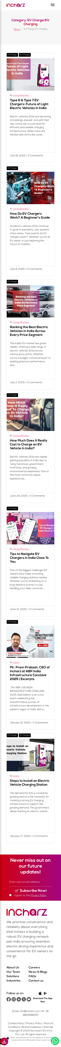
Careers (34, 967)
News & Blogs (38, 972)
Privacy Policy (39, 895)
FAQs (32, 976)
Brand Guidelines (31, 1027)
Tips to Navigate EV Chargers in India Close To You (29, 558)
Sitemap (48, 1027)
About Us (13, 967)
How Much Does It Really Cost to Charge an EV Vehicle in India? (28, 444)
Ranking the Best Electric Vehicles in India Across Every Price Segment (29, 331)
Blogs (17, 29)
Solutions (13, 976)
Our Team (13, 972)
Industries (13, 980)
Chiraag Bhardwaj (21, 95)
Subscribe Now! (33, 891)
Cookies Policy (16, 1023)
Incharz (16, 662)
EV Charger (12, 55)
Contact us (36, 980)
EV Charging (25, 55)
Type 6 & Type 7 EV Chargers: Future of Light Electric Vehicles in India (29, 104)
